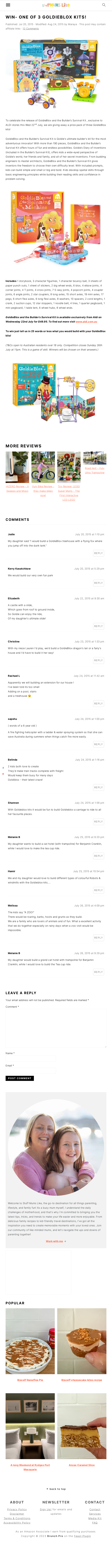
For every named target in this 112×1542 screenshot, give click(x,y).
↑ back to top (56, 1489)
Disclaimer (17, 1513)
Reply (98, 553)
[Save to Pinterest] (3, 774)
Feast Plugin (82, 1536)
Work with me (54, 1241)
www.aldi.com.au (86, 321)
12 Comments (31, 28)
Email (10, 1065)
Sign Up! (46, 1509)
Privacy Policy (17, 1509)
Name (10, 1053)
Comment (12, 1006)
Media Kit (95, 1518)
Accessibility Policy (17, 1522)
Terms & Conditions (17, 1518)
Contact (94, 1509)
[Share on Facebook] (3, 768)
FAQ (95, 1522)
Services (95, 1513)
